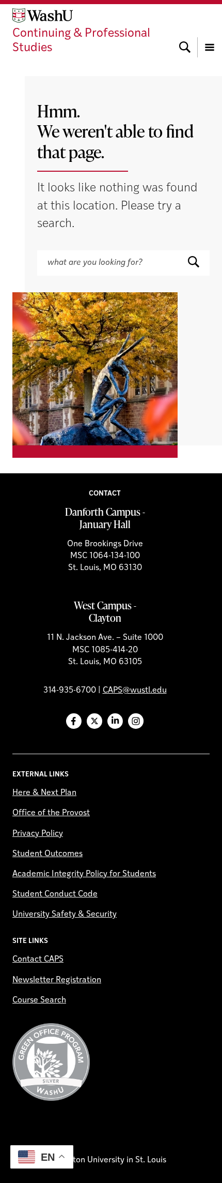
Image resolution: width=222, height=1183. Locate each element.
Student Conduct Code (55, 894)
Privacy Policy (37, 834)
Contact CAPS (38, 959)
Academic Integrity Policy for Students (84, 874)
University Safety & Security (64, 914)
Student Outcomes (47, 854)
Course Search (39, 1000)
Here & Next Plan (44, 793)
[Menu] (209, 32)
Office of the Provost (51, 813)
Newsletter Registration (56, 980)
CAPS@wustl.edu (135, 690)
